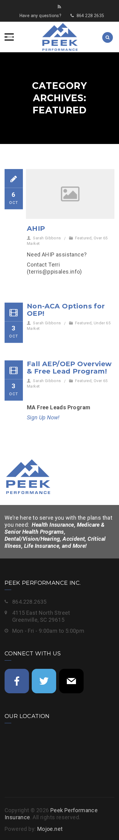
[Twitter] (44, 681)
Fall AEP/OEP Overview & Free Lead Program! (69, 367)
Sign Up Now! (43, 417)
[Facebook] (17, 681)
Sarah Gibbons (47, 238)
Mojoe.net (50, 829)
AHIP (36, 228)
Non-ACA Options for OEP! (66, 310)
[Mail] (71, 681)
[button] (9, 37)
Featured (83, 238)
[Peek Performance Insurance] (59, 37)
